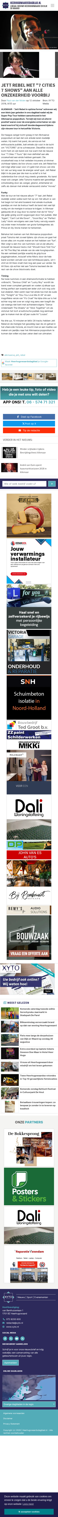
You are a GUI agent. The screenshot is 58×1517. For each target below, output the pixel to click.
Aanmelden (10, 1362)
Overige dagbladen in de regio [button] (19, 1404)
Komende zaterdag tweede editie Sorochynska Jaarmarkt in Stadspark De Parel (37, 1012)
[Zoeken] (52, 484)
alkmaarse (9, 355)
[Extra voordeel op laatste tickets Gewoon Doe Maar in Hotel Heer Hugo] (10, 1053)
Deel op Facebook (31, 416)
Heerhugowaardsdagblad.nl (25, 2)
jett (17, 355)
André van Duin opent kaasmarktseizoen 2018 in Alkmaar (33, 468)
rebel (22, 355)
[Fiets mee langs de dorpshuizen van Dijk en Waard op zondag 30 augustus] (10, 1040)
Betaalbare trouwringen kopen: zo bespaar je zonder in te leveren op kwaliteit (38, 1105)
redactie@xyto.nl (14, 1323)
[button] (1, 65)
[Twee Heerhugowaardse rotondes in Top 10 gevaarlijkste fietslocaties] (10, 1080)
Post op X (30, 423)
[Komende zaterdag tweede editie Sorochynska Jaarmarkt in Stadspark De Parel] (10, 1013)
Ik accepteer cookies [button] (29, 1511)
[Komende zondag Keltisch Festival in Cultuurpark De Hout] (10, 1093)
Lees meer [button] (28, 1504)
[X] (11, 1338)
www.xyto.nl (12, 1326)
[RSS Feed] (23, 1338)
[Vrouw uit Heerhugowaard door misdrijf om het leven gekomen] (10, 1067)
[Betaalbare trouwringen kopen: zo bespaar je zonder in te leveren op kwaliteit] (10, 1107)
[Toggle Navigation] (52, 5)
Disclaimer (7, 1418)
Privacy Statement (11, 1424)
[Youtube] (17, 1338)
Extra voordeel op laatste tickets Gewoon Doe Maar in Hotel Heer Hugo (37, 1052)
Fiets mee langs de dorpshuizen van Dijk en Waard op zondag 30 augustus (36, 1038)
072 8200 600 (13, 1319)
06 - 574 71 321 (40, 402)
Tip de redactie (31, 430)
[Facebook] (5, 1338)
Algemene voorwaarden (13, 1413)
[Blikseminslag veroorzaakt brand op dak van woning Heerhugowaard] (10, 1027)
